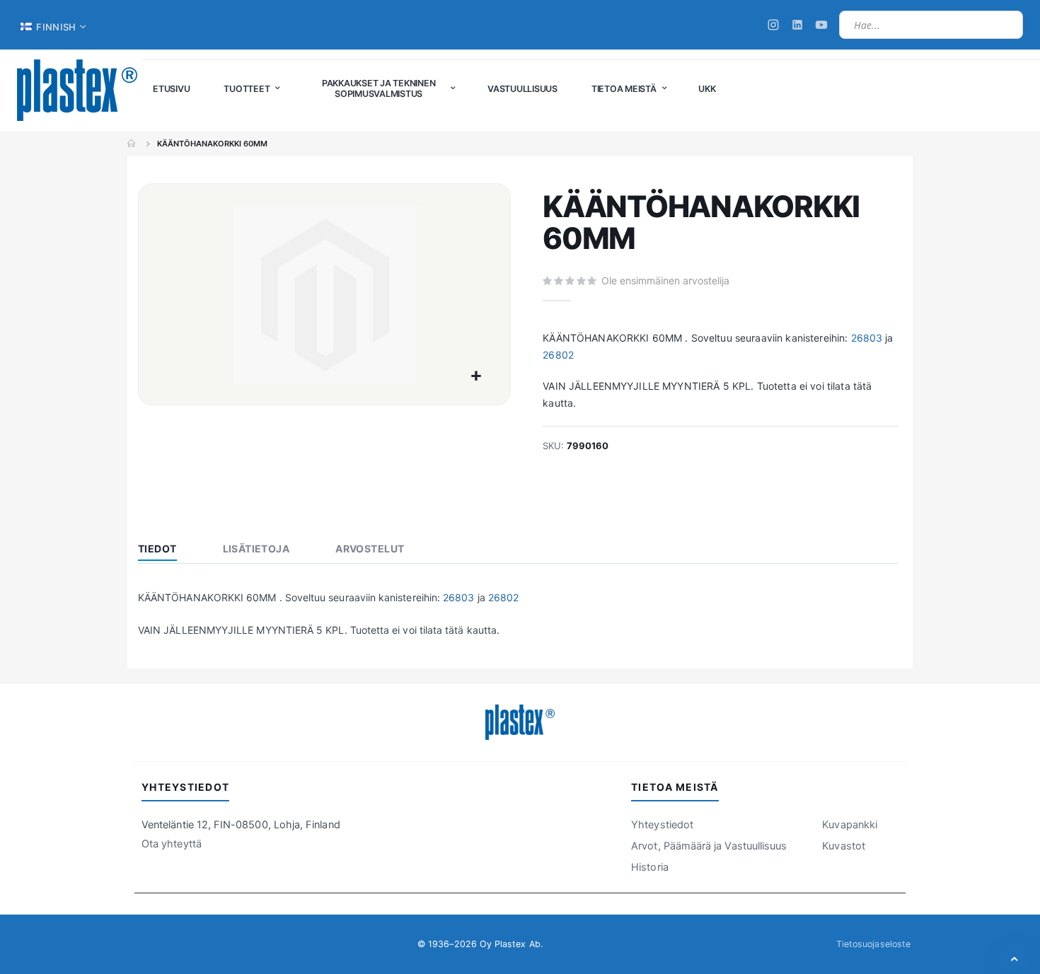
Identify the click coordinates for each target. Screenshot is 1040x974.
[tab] (168, 550)
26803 (867, 338)
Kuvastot (843, 846)
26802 (558, 355)
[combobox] (931, 25)
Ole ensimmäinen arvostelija (665, 280)
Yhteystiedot (662, 824)
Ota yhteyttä (171, 843)
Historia (650, 867)
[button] (476, 376)
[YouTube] (821, 24)
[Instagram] (773, 24)
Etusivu (132, 143)
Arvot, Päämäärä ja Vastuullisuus (709, 846)
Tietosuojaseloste (873, 944)
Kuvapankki (849, 824)
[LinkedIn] (797, 24)
